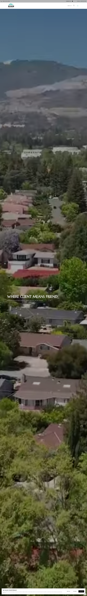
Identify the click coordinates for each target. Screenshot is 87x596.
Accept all (81, 591)
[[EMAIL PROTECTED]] (66, 5)
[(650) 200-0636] (65, 5)
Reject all (68, 591)
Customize (75, 591)
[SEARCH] (73, 5)
